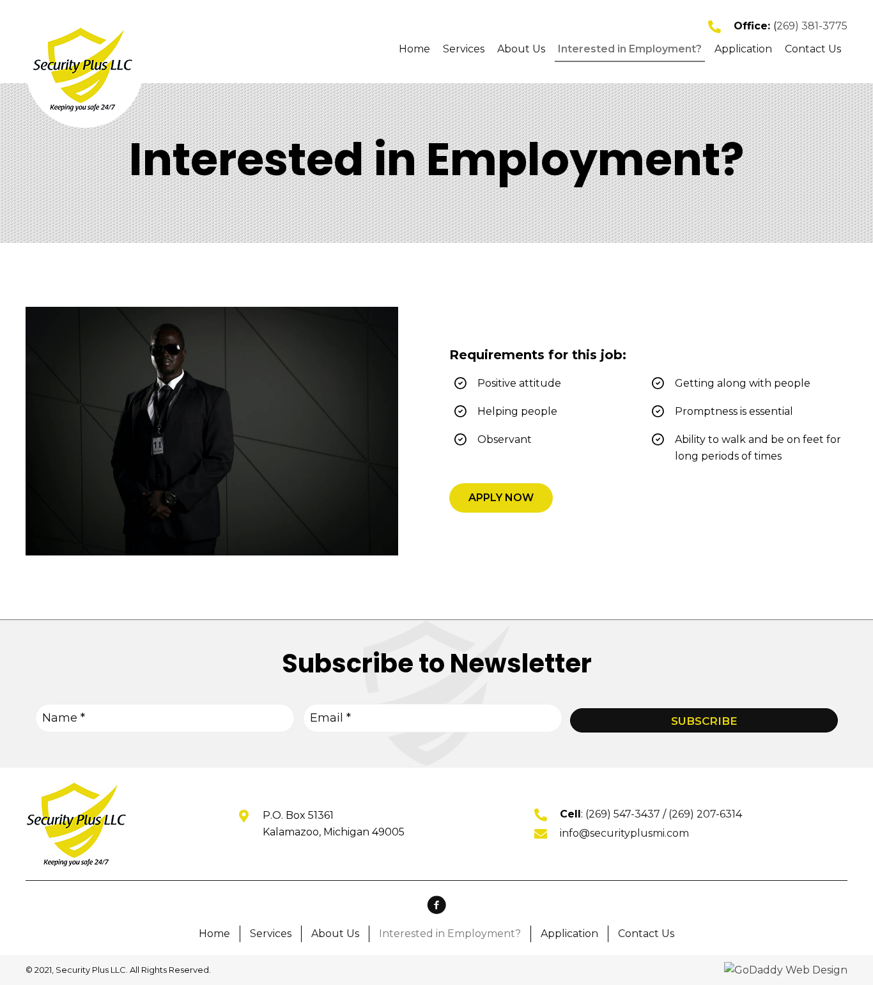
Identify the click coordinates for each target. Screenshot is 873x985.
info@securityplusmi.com (624, 833)
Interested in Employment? (450, 933)
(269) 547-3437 (622, 814)
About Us (335, 933)
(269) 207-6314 (705, 814)
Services (270, 933)
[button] (501, 498)
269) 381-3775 (811, 26)
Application (569, 933)
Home (214, 933)
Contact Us (646, 933)
